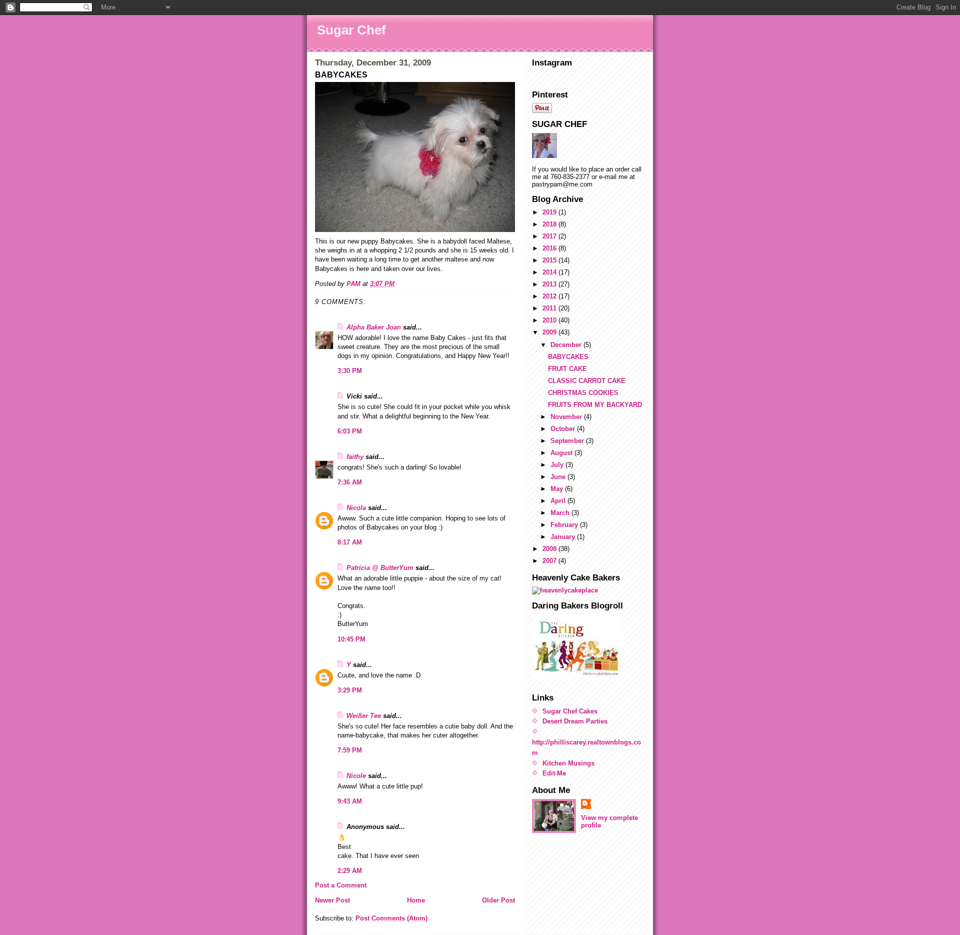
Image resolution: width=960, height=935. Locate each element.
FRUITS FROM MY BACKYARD (595, 404)
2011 (550, 308)
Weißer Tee (363, 716)
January (563, 536)
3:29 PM (350, 690)
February (565, 524)
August (562, 452)
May (557, 488)
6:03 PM (350, 431)
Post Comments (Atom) (392, 918)
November (567, 416)
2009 (550, 332)
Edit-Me (554, 773)
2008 (550, 548)
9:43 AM (350, 801)
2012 (550, 296)
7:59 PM (350, 750)
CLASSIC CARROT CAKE (587, 380)
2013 (550, 284)
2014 (550, 272)
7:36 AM (350, 482)
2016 (550, 248)
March (561, 512)
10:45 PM (352, 639)
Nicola (356, 508)
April (559, 500)
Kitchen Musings (568, 763)
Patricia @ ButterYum (380, 568)
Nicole (356, 776)
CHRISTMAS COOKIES (583, 392)
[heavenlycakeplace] (588, 590)
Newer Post (332, 900)
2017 (550, 236)
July (558, 464)
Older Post (498, 900)
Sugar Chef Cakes (570, 711)
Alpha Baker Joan (373, 327)
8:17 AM (350, 542)
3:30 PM (350, 370)
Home (416, 900)
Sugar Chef (351, 30)
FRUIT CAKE (567, 368)
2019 (550, 212)
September (568, 440)
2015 (550, 260)
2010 (550, 320)
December (567, 344)
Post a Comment (340, 885)
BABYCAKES (568, 356)
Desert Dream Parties (575, 721)
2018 (550, 224)
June (559, 476)
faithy (355, 456)
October (563, 428)
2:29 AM (350, 870)
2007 (550, 560)
